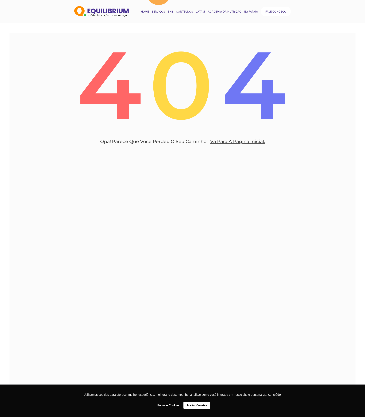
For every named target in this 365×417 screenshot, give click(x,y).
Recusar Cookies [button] (168, 405)
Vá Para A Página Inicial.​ (237, 141)
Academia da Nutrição (224, 11)
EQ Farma (251, 11)
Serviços (158, 11)
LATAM (200, 11)
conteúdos (184, 11)
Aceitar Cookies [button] (196, 405)
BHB (170, 11)
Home (145, 11)
